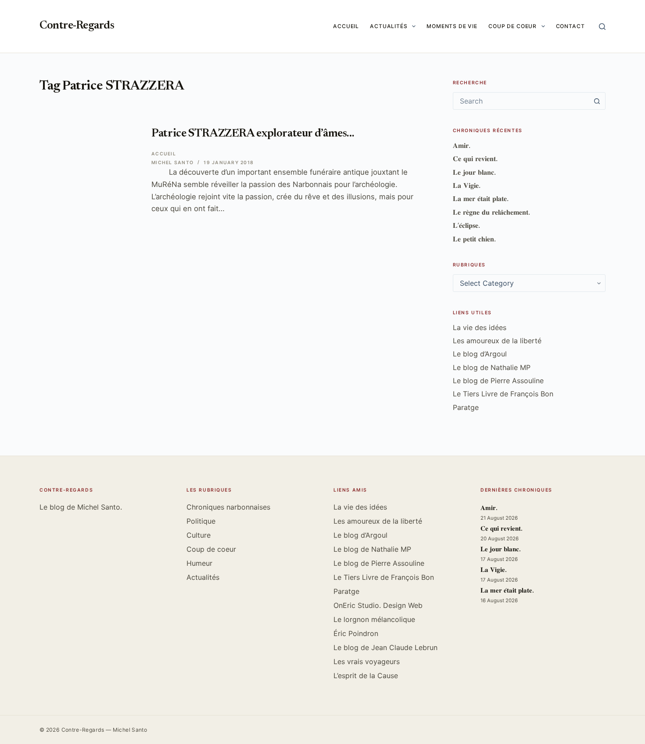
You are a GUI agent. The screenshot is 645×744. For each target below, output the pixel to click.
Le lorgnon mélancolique (374, 619)
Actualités (389, 26)
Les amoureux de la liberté (497, 340)
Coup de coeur (512, 26)
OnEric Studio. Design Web (378, 605)
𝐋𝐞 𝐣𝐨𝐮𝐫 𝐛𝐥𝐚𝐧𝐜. (474, 172)
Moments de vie (451, 26)
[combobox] (520, 101)
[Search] (602, 26)
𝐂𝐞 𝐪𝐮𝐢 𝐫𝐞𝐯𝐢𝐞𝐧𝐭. (475, 158)
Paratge (466, 407)
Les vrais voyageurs (366, 661)
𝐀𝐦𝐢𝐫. (461, 145)
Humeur (199, 563)
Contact (570, 26)
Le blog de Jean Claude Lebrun (385, 647)
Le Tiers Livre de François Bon (503, 393)
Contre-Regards (76, 26)
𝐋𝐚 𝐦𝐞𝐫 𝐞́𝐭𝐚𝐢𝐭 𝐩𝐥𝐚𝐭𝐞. (481, 198)
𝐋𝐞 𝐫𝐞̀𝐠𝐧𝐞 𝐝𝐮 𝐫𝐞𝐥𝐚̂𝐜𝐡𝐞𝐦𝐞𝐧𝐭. (491, 212)
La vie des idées (479, 327)
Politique (200, 521)
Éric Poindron (355, 633)
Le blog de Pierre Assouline (498, 380)
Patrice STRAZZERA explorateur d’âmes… (252, 134)
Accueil (346, 26)
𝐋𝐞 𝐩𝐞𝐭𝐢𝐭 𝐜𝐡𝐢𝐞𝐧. (474, 238)
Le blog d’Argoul (480, 353)
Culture (198, 535)
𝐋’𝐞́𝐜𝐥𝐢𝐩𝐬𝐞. (466, 225)
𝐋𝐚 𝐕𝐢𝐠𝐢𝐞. (466, 185)
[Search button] (596, 101)
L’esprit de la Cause (365, 675)
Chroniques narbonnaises (228, 507)
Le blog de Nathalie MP (491, 367)
